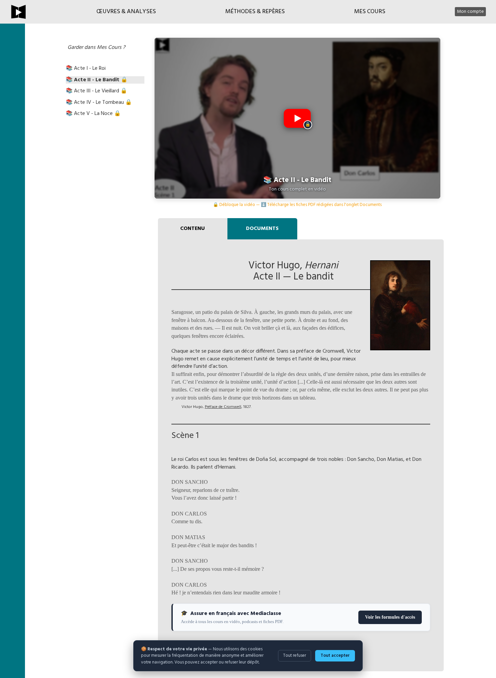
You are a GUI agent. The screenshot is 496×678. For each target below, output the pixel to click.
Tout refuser (294, 655)
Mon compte (470, 12)
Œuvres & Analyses (126, 11)
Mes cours (369, 11)
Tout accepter (335, 655)
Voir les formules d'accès (390, 617)
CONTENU (192, 228)
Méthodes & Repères (255, 11)
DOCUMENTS (262, 228)
